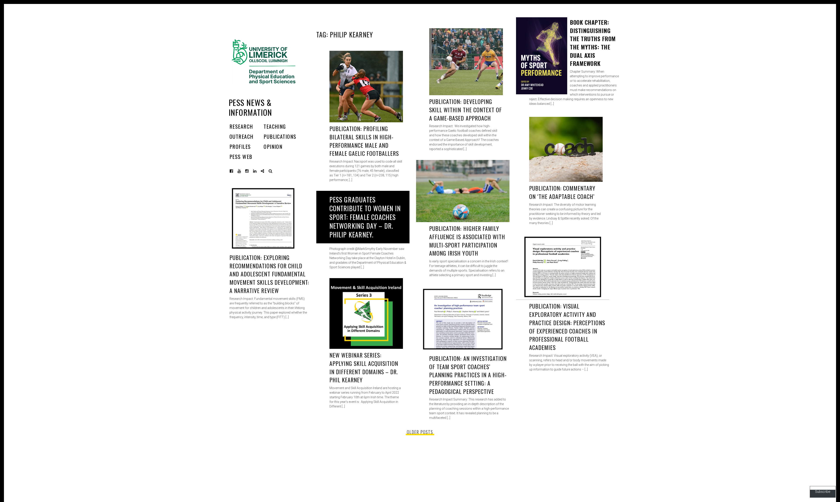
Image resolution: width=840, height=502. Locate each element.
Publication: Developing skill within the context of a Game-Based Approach (465, 109)
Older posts (420, 432)
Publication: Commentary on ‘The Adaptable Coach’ (562, 192)
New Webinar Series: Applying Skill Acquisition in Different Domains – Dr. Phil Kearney (363, 367)
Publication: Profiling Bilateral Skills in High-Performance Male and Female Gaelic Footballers (364, 141)
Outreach (241, 136)
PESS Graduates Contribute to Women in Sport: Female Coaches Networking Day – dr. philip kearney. (365, 217)
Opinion (273, 146)
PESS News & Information (250, 107)
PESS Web (240, 156)
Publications (280, 136)
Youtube (242, 171)
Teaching (275, 126)
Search (270, 171)
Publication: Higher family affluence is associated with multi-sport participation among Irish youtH (467, 240)
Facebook (234, 171)
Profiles (240, 146)
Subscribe (822, 492)
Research (241, 126)
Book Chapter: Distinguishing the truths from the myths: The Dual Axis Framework (593, 43)
